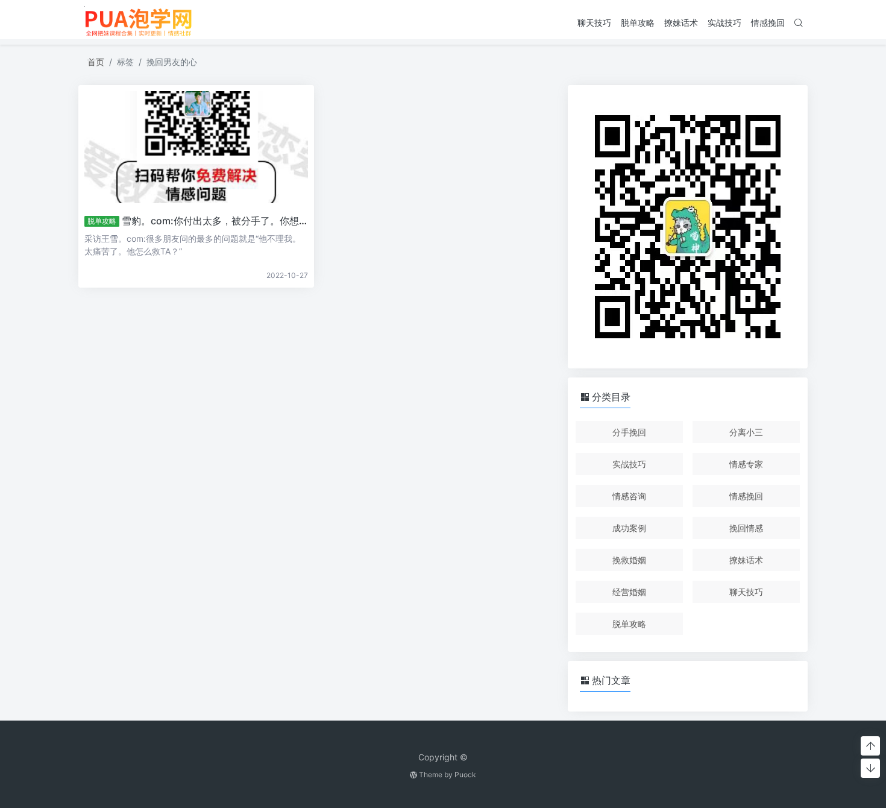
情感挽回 (768, 22)
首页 (95, 62)
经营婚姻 (629, 592)
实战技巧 (724, 22)
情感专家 (746, 464)
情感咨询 (629, 496)
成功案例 (629, 528)
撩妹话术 (681, 22)
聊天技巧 (594, 22)
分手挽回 (629, 432)
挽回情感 (746, 528)
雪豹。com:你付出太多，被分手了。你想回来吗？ (230, 221)
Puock (465, 774)
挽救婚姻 (629, 560)
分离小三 (746, 432)
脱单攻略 (638, 22)
